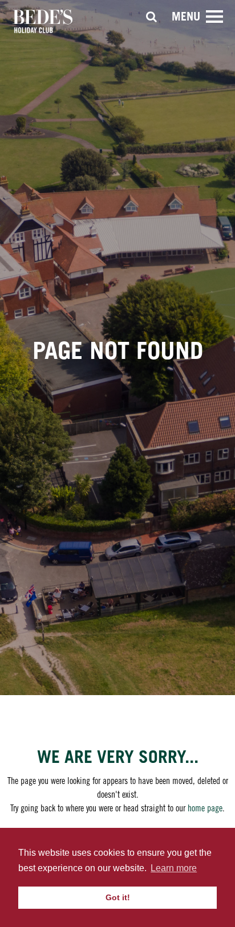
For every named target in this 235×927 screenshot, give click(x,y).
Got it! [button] (118, 897)
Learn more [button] (174, 868)
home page (205, 808)
